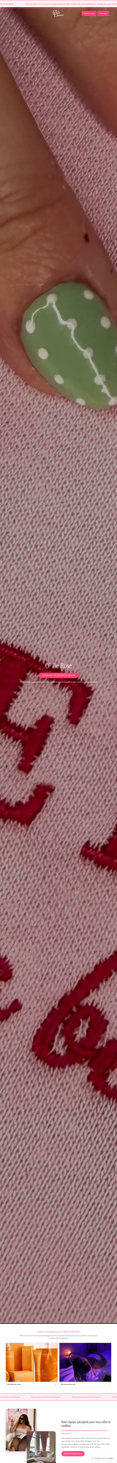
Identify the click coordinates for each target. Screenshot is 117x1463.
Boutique (103, 13)
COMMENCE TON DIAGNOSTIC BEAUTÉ (58, 675)
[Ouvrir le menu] (4, 13)
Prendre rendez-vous (73, 1454)
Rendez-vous (89, 13)
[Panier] (112, 13)
